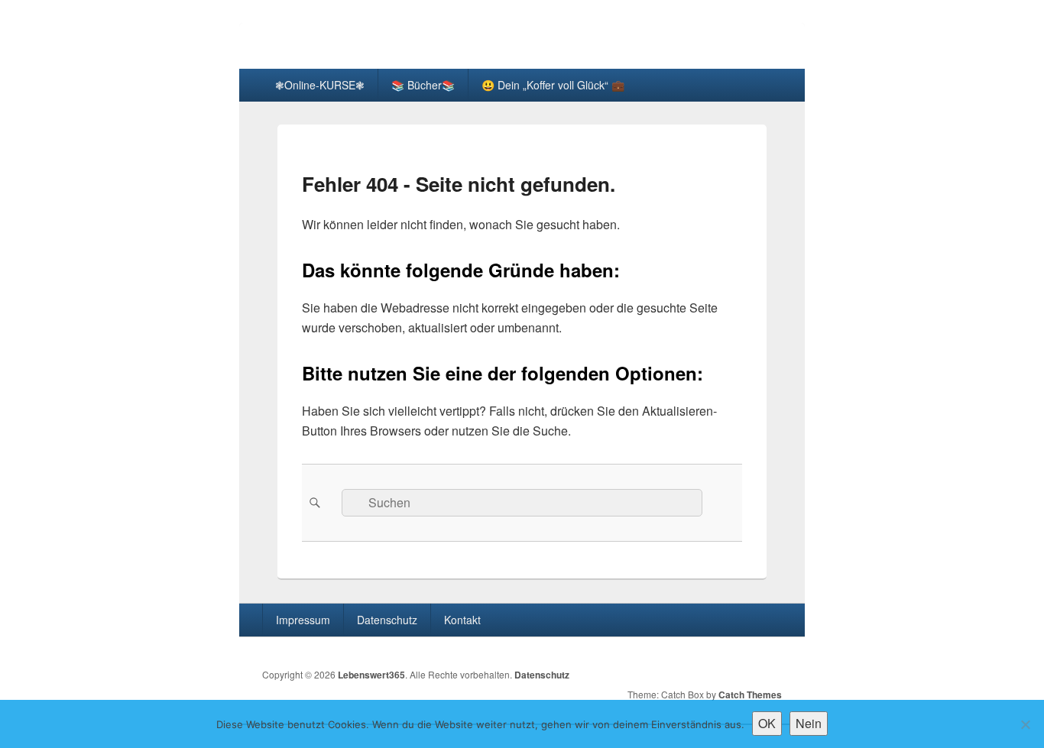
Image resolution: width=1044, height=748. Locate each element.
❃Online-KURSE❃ (320, 84)
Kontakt (462, 619)
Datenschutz (387, 619)
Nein (809, 723)
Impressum (303, 619)
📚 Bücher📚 (423, 84)
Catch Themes (750, 694)
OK (767, 723)
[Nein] (1025, 724)
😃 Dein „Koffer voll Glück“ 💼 (552, 84)
